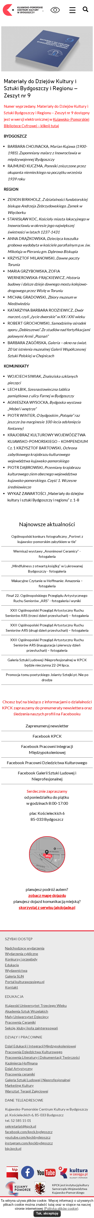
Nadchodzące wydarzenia (24, 948)
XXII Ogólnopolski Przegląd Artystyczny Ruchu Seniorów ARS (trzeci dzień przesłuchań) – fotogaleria (47, 613)
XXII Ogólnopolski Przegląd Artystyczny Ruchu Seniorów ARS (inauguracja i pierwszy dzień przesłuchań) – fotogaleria (47, 645)
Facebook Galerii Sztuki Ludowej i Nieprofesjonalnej (47, 775)
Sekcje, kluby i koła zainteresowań (31, 1028)
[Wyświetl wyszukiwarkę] (86, 10)
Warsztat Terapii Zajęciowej (26, 1091)
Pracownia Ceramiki (20, 1022)
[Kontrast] (55, 10)
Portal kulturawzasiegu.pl (24, 982)
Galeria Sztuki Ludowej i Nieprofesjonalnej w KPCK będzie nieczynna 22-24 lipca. (47, 662)
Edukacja (12, 965)
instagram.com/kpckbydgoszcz (29, 1143)
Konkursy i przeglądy (21, 959)
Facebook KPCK (47, 736)
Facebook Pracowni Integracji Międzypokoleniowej (47, 749)
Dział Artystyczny (19, 1068)
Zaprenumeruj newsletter (47, 725)
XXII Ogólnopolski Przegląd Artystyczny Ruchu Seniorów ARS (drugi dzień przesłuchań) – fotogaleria (47, 627)
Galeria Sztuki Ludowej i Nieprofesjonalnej (37, 1080)
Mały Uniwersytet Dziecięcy (27, 1017)
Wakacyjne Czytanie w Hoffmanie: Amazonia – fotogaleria (47, 583)
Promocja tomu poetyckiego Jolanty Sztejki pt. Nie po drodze (47, 677)
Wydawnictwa (16, 970)
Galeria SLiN (14, 976)
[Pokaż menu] (72, 10)
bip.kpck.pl (13, 1148)
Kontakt (11, 987)
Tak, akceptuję (47, 1213)
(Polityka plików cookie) (61, 1208)
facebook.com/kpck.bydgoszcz (28, 1132)
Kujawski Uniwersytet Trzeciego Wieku (36, 1005)
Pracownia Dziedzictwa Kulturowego (33, 1052)
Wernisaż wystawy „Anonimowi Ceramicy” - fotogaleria (47, 554)
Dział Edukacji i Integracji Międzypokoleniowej (40, 1046)
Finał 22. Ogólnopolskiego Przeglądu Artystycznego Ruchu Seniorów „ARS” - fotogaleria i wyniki (47, 598)
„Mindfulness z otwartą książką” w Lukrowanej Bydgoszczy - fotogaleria (47, 568)
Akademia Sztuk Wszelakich (26, 1011)
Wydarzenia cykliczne (21, 954)
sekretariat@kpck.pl (20, 1126)
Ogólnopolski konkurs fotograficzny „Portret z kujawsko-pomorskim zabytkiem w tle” (47, 539)
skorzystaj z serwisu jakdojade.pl (47, 907)
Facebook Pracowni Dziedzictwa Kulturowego (47, 762)
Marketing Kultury (19, 1085)
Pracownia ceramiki (20, 1074)
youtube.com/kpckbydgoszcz (27, 1137)
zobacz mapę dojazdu (47, 895)
